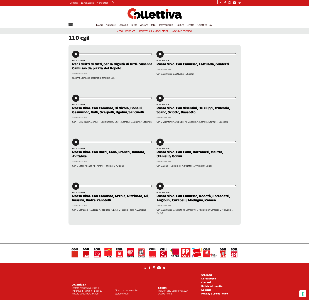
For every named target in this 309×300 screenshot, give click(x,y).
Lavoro (99, 24)
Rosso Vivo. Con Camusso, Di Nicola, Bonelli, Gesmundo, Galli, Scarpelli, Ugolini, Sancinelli (108, 110)
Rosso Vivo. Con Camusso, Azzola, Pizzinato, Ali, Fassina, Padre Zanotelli (110, 198)
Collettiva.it (79, 284)
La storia (206, 289)
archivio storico (182, 31)
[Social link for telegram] (239, 2)
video (120, 31)
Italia (153, 24)
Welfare (144, 24)
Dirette (190, 24)
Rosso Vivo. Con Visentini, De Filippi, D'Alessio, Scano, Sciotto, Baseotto (193, 110)
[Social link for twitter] (220, 2)
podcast (130, 31)
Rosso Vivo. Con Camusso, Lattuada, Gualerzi (192, 64)
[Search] (113, 3)
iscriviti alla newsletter (153, 31)
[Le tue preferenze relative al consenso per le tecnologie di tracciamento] (302, 293)
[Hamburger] (70, 25)
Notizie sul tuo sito (211, 286)
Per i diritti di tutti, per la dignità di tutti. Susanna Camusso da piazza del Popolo (112, 66)
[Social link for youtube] (234, 2)
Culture (180, 24)
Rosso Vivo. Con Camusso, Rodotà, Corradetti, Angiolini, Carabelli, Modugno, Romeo (193, 198)
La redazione (87, 2)
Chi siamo (206, 274)
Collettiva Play (204, 24)
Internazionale (166, 24)
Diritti (134, 24)
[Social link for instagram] (229, 2)
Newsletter (102, 2)
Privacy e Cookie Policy (214, 293)
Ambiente (111, 24)
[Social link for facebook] (225, 2)
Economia (123, 24)
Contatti (74, 2)
